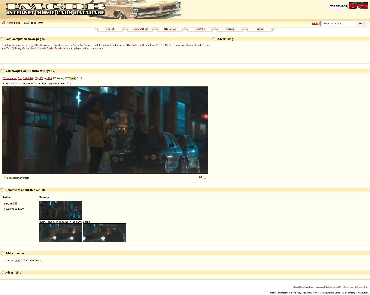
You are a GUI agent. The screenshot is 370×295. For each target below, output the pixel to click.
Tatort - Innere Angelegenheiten (72, 48)
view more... (98, 48)
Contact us (348, 287)
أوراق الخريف (27, 45)
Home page (13, 22)
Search (110, 28)
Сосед (189, 45)
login (17, 260)
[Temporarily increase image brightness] (201, 176)
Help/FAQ (200, 28)
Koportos (104, 45)
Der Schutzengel (88, 45)
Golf (20, 78)
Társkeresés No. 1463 (66, 45)
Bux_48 (8, 203)
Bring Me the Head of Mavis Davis (34, 48)
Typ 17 (38, 78)
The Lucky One (177, 45)
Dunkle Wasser (44, 45)
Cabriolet (28, 78)
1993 (49, 78)
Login (315, 23)
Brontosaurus (117, 45)
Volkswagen (10, 78)
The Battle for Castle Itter (140, 45)
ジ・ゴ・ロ (161, 45)
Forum (230, 28)
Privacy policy (361, 287)
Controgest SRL (334, 287)
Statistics (170, 28)
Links (260, 28)
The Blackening (11, 45)
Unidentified (140, 28)
